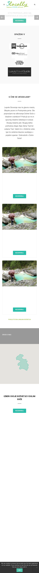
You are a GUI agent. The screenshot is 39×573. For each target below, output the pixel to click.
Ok (20, 570)
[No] (37, 567)
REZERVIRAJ (19, 21)
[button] (19, 363)
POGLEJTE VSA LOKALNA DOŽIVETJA (19, 319)
